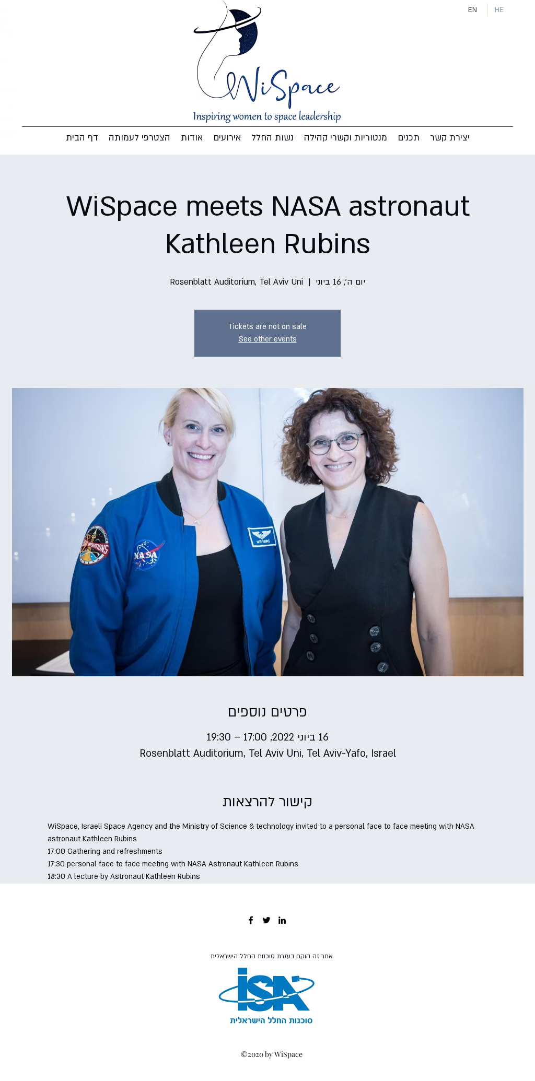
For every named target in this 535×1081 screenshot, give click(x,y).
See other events (268, 339)
